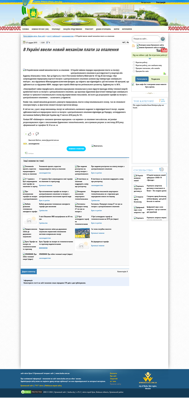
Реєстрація (160, 2)
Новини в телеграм (76, 149)
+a (123, 42)
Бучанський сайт (27, 385)
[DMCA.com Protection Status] (32, 393)
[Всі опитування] (164, 73)
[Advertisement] (77, 59)
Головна (25, 29)
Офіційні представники (72, 29)
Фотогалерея (127, 29)
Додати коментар (28, 271)
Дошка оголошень (103, 29)
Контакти (113, 373)
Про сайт (113, 376)
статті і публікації (53, 36)
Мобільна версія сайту (53, 385)
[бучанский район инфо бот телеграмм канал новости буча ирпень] (149, 91)
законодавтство (68, 36)
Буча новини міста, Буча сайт (34, 36)
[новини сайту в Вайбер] (151, 47)
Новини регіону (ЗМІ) (40, 29)
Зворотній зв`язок (114, 380)
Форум (116, 29)
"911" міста (39, 385)
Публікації (56, 29)
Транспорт (89, 29)
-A (127, 42)
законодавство (33, 143)
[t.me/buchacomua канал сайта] (150, 45)
